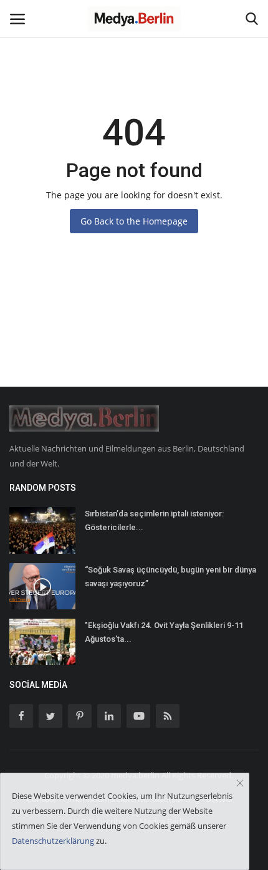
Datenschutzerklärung (53, 840)
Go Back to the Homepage (134, 221)
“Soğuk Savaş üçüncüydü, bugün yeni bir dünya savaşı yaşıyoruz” (170, 576)
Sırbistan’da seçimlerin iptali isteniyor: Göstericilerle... (154, 520)
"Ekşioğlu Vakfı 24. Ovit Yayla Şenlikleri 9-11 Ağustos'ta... (164, 632)
